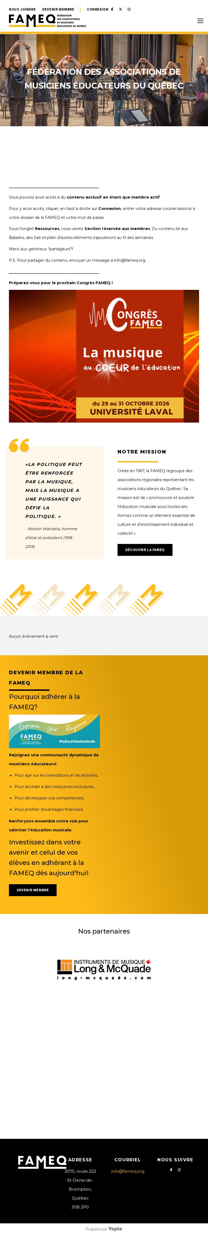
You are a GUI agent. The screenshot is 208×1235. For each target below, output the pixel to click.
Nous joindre (22, 9)
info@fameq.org (127, 1171)
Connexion (97, 9)
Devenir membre (58, 9)
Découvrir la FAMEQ (145, 549)
